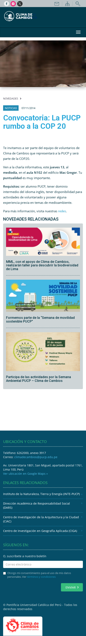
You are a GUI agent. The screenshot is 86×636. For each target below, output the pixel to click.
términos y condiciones (41, 577)
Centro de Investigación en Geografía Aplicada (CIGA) (40, 531)
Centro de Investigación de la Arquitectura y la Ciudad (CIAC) (41, 519)
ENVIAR (71, 587)
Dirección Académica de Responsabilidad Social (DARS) (36, 505)
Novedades (10, 98)
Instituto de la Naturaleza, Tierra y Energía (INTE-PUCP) (41, 494)
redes (62, 211)
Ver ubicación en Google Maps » (25, 474)
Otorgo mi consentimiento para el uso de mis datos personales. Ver (39, 575)
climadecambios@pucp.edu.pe (35, 457)
